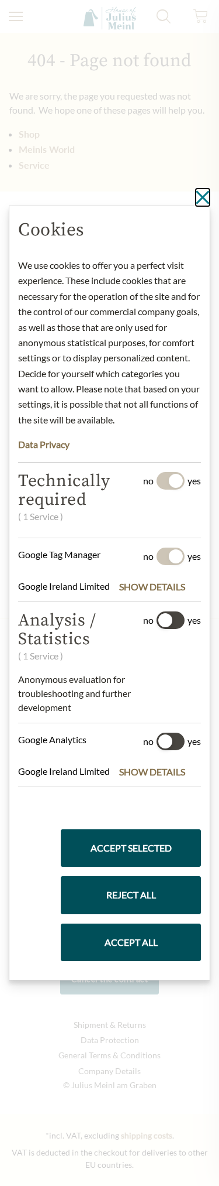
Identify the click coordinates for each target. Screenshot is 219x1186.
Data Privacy (43, 444)
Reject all (131, 894)
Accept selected (131, 847)
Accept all (131, 942)
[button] (160, 586)
